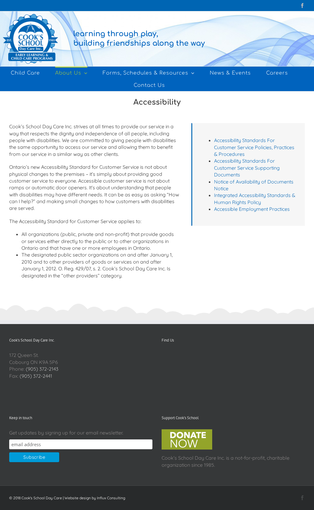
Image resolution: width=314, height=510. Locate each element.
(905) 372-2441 (36, 376)
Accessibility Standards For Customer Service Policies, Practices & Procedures (254, 147)
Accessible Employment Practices (252, 209)
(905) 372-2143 (42, 369)
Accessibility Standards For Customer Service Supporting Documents (247, 168)
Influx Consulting (111, 498)
